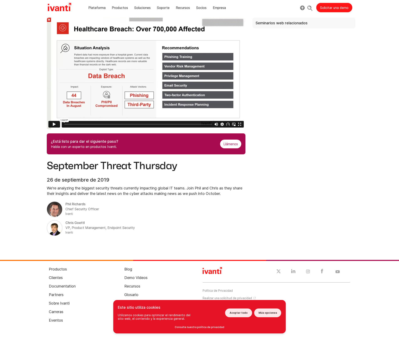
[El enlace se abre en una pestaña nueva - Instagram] (308, 272)
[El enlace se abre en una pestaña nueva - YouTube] (337, 272)
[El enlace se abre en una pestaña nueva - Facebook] (322, 272)
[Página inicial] (59, 7)
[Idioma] (302, 7)
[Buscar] (310, 7)
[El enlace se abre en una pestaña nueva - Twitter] (278, 272)
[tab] (97, 8)
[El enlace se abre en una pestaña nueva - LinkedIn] (293, 272)
